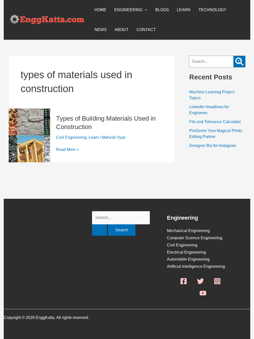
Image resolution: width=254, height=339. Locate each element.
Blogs (162, 10)
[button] (144, 10)
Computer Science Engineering (194, 238)
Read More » (67, 149)
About (121, 30)
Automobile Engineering (188, 259)
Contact (146, 30)
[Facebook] (184, 281)
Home (100, 10)
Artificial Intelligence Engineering (196, 266)
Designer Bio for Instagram (212, 145)
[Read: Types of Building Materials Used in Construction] (29, 111)
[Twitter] (200, 281)
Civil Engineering (71, 137)
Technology (212, 10)
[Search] (239, 61)
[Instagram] (217, 281)
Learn (183, 10)
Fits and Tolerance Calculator (215, 122)
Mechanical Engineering (188, 231)
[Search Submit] (99, 230)
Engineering (128, 10)
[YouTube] (203, 293)
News (101, 30)
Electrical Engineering (186, 252)
